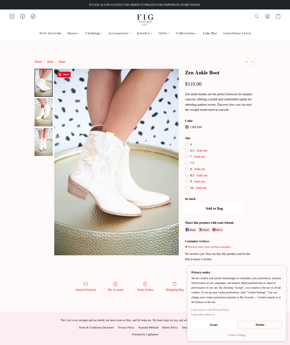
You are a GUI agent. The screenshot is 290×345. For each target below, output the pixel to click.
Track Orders (145, 289)
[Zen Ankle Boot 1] (44, 112)
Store (50, 61)
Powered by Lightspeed (145, 334)
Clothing (92, 33)
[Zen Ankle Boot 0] (44, 83)
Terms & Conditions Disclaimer (96, 327)
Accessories (118, 33)
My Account (115, 289)
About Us (187, 327)
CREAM (196, 127)
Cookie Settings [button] (237, 335)
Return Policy (170, 327)
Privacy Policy (126, 327)
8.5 (198, 175)
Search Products (86, 289)
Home (38, 61)
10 (198, 187)
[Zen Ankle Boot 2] (44, 142)
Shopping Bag (175, 289)
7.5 (192, 163)
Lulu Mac (210, 33)
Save (66, 74)
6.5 (198, 150)
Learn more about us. (203, 314)
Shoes (72, 33)
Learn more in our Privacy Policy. (210, 309)
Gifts (163, 33)
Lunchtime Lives (237, 33)
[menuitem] (247, 62)
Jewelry (144, 33)
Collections (185, 33)
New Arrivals (50, 33)
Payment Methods (148, 327)
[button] (145, 20)
